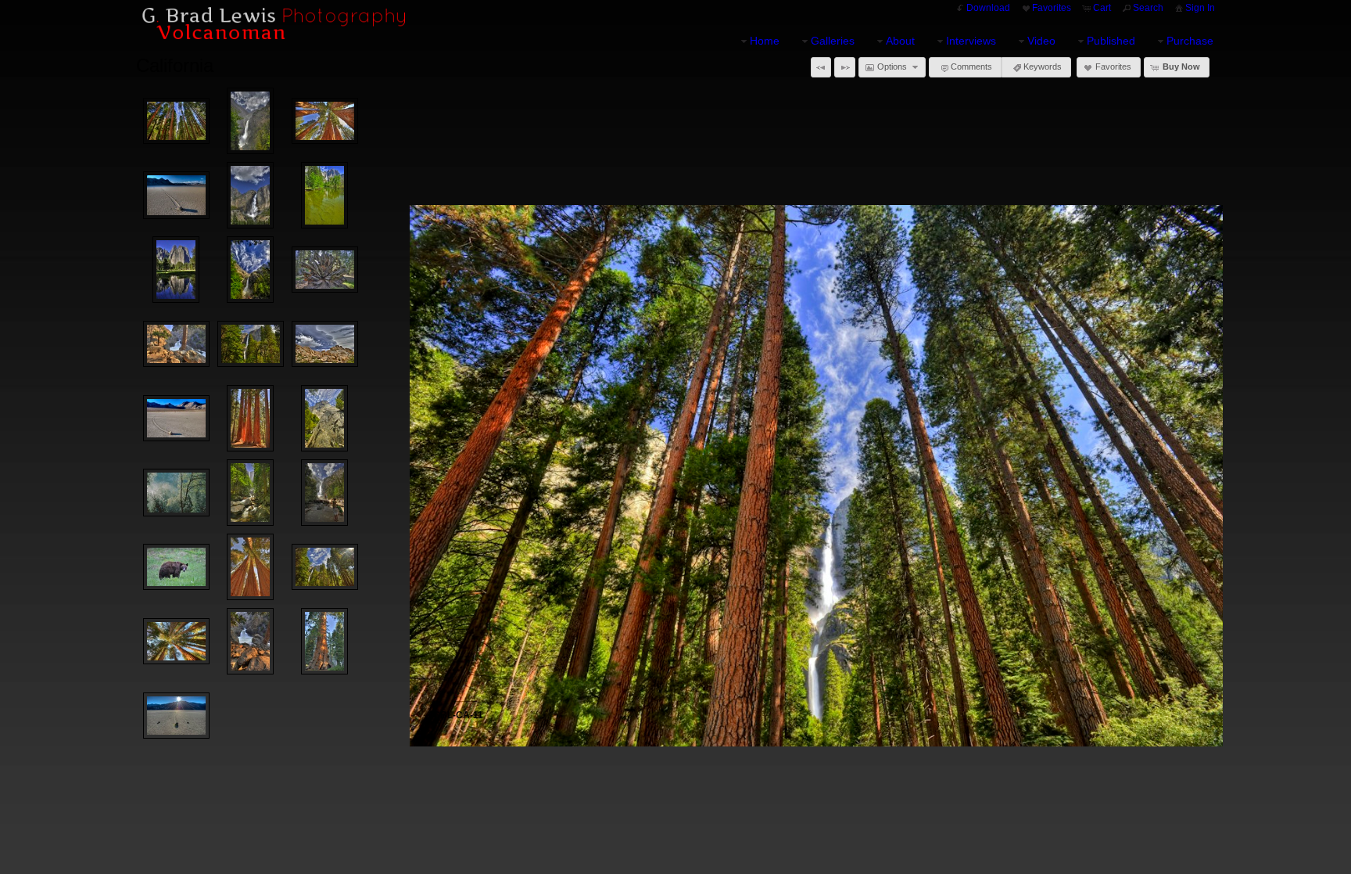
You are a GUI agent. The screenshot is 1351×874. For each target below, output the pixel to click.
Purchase (1189, 40)
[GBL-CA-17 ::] (250, 567)
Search (1148, 7)
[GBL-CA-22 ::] (324, 641)
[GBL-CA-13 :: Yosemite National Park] (324, 418)
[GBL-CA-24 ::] (176, 716)
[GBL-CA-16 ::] (176, 567)
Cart (1102, 7)
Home (764, 40)
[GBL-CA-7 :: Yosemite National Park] (175, 269)
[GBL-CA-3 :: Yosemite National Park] (250, 195)
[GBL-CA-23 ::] (176, 195)
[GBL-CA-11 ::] (176, 121)
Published (1111, 40)
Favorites (1051, 7)
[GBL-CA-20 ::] (176, 344)
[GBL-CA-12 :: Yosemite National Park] (324, 195)
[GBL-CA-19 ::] (325, 121)
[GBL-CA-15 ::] (325, 270)
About (900, 40)
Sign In (1200, 7)
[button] (821, 67)
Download (988, 7)
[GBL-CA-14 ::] (176, 641)
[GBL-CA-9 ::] (250, 344)
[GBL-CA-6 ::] (324, 492)
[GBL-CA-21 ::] (250, 641)
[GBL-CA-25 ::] (176, 418)
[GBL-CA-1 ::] (176, 493)
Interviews (971, 40)
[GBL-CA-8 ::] (250, 269)
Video (1041, 40)
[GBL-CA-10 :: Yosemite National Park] (325, 567)
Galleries (833, 40)
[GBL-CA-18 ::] (250, 418)
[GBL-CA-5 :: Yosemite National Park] (250, 121)
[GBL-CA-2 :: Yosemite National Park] (250, 492)
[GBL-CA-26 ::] (325, 344)
